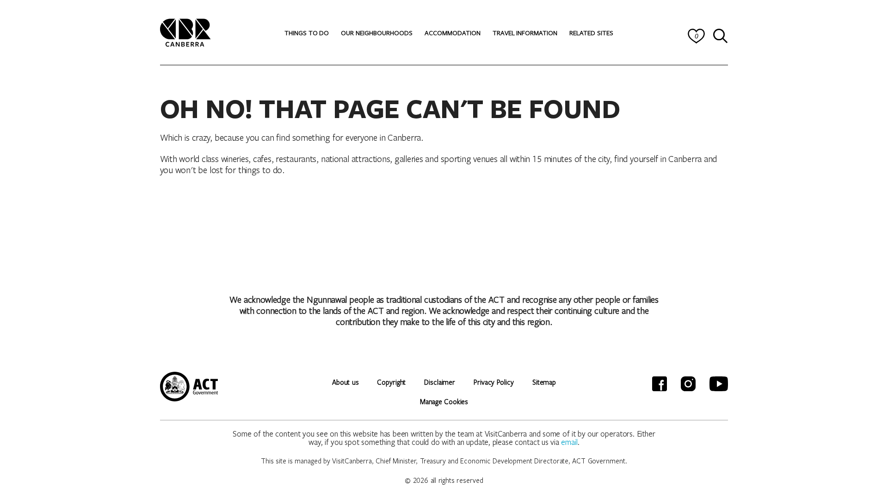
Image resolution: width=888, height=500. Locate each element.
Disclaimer (439, 382)
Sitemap (544, 382)
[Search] (720, 36)
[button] (306, 33)
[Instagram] (688, 383)
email (569, 442)
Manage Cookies (444, 401)
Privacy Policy (494, 382)
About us (345, 382)
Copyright (391, 382)
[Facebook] (659, 383)
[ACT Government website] (189, 386)
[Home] (185, 31)
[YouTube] (718, 383)
